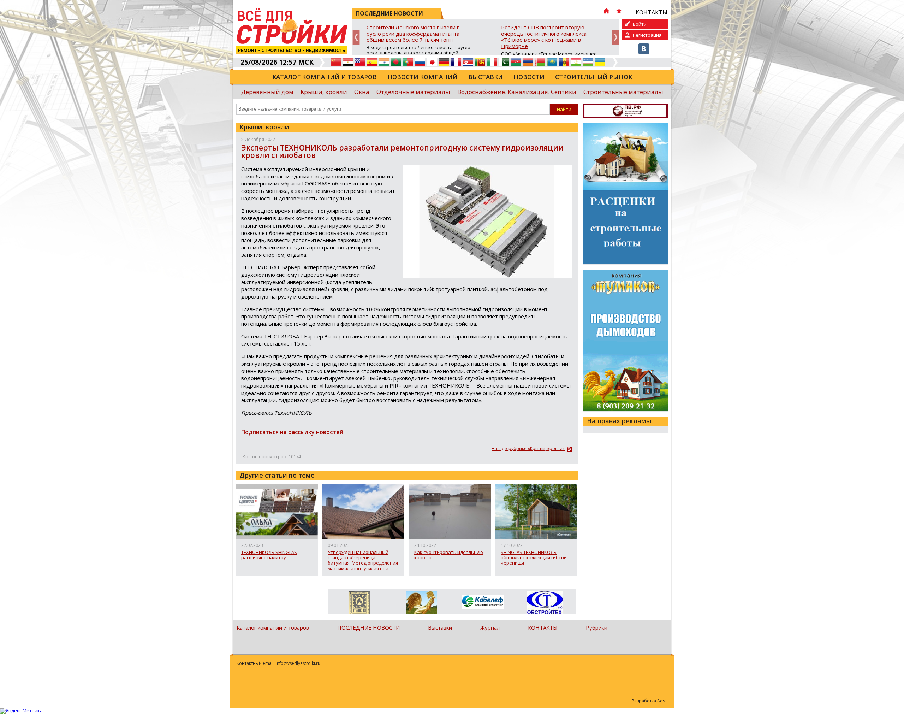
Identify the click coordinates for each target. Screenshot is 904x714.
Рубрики (596, 627)
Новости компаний (422, 77)
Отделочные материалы (413, 92)
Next (615, 37)
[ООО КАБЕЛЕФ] (483, 602)
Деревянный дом (267, 92)
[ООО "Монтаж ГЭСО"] (359, 603)
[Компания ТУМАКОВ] (421, 603)
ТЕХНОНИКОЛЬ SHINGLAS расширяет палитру (269, 555)
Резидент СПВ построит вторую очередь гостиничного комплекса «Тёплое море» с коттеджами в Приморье (544, 36)
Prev (356, 37)
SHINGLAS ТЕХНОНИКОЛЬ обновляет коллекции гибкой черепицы (534, 558)
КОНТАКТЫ (543, 627)
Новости (529, 77)
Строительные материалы (623, 92)
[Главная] (606, 12)
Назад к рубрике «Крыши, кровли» (528, 449)
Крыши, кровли (324, 92)
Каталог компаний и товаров (324, 77)
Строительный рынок (593, 77)
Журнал (490, 627)
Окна (361, 92)
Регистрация (647, 35)
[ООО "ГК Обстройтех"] (545, 603)
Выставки (485, 77)
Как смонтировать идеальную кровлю (448, 555)
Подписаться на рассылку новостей (292, 432)
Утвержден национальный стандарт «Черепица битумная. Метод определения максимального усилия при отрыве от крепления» (363, 560)
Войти (640, 24)
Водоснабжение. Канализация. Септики (516, 92)
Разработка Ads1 (649, 701)
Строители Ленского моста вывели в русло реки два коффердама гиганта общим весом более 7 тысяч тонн (413, 33)
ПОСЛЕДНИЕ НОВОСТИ (368, 627)
